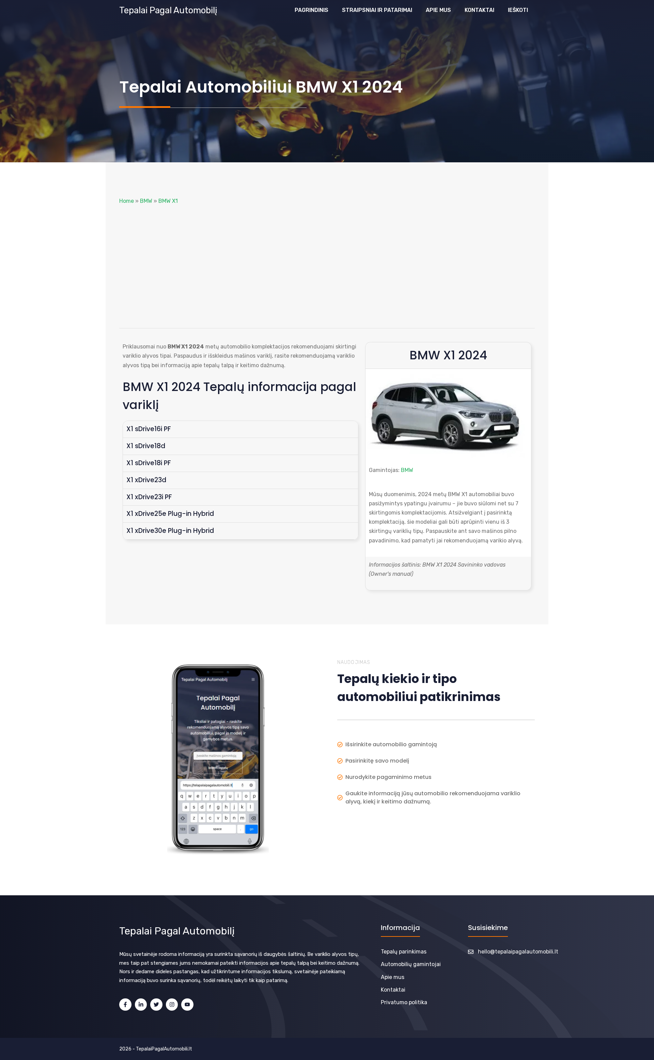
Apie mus (438, 10)
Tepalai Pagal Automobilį (168, 10)
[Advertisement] (327, 266)
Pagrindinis (311, 10)
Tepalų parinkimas (403, 951)
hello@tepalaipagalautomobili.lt (518, 951)
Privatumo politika (404, 1002)
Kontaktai (479, 10)
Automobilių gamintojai (411, 964)
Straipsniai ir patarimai (377, 10)
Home (126, 201)
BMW (146, 201)
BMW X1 (168, 201)
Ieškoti (518, 10)
